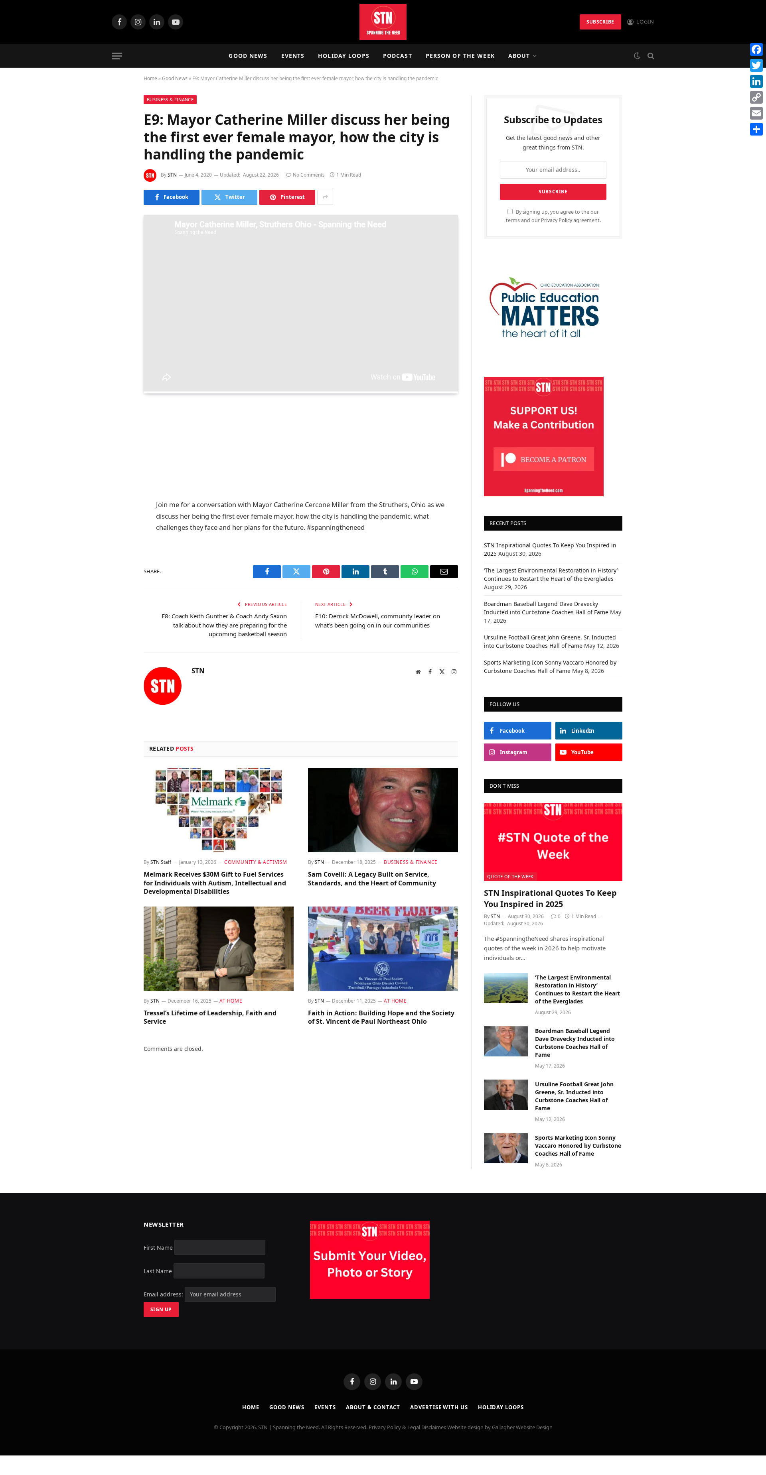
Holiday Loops (343, 55)
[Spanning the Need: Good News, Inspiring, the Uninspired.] (383, 22)
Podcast (397, 55)
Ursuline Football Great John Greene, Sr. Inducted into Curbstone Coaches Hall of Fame (574, 1096)
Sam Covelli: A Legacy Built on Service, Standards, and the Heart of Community (372, 878)
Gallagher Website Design (522, 1427)
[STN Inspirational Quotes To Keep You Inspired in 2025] (553, 842)
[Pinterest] (116, 494)
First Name (158, 1247)
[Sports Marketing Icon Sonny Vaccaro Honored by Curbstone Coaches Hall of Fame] (506, 1148)
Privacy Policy (556, 220)
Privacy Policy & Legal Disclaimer (407, 1427)
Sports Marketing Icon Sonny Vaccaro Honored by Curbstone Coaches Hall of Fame (578, 1145)
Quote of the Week (510, 876)
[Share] (756, 129)
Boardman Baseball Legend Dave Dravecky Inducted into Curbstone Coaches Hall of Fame (575, 1042)
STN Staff (160, 862)
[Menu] (117, 56)
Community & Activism (255, 862)
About (519, 55)
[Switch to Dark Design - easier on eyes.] (637, 55)
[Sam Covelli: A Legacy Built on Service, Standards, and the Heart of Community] (383, 810)
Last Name (158, 1270)
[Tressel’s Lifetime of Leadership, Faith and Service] (219, 949)
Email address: (164, 1294)
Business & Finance (170, 99)
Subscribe (600, 21)
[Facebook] (116, 433)
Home (150, 78)
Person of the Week (460, 55)
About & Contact (373, 1407)
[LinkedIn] (116, 473)
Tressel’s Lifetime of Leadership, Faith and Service (210, 1017)
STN (172, 174)
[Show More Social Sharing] (325, 197)
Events (293, 55)
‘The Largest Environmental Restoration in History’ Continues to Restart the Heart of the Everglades (577, 989)
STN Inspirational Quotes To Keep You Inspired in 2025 (550, 898)
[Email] (116, 514)
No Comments (309, 174)
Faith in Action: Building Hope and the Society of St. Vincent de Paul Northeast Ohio (381, 1017)
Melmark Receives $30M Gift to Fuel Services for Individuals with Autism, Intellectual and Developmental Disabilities (215, 883)
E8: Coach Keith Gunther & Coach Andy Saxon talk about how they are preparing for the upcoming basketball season (224, 625)
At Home (230, 1000)
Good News (248, 55)
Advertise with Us (439, 1407)
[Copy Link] (756, 97)
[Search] (650, 56)
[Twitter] (116, 453)
